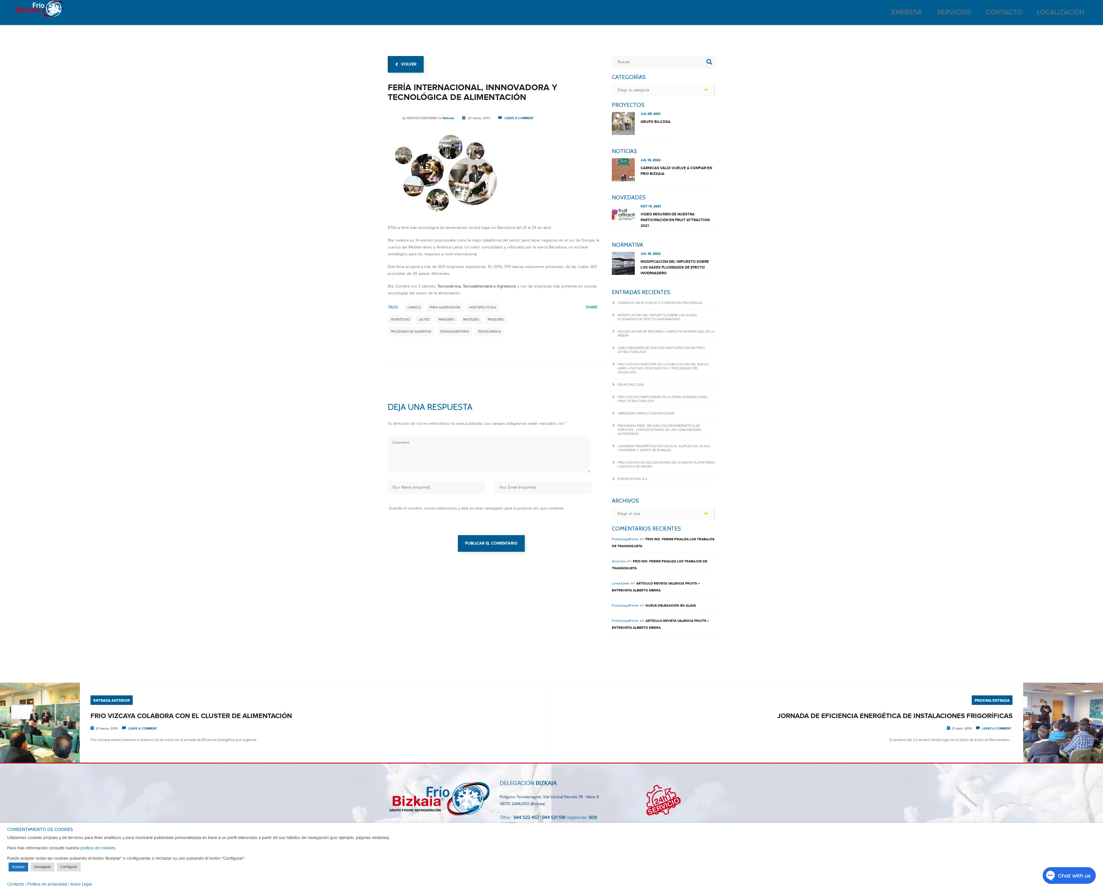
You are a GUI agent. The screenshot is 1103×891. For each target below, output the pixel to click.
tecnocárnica (489, 331)
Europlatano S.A (632, 479)
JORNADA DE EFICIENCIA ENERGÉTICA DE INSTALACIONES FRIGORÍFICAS (895, 716)
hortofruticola (482, 307)
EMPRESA (907, 12)
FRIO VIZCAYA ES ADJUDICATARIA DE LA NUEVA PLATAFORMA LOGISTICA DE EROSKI (666, 464)
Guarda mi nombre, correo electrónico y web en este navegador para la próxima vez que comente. (476, 508)
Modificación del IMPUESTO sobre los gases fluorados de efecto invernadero (675, 267)
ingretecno (400, 319)
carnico (414, 307)
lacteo (424, 319)
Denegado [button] (42, 867)
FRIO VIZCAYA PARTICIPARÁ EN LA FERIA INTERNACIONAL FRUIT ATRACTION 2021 (663, 399)
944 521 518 (553, 817)
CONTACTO (1004, 12)
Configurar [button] (68, 867)
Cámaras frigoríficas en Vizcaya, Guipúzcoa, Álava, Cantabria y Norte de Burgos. (664, 448)
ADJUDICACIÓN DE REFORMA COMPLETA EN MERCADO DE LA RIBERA (666, 333)
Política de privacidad (47, 884)
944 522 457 (526, 817)
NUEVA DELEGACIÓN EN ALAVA (670, 605)
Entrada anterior (111, 700)
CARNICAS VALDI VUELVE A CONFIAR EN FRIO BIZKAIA (676, 171)
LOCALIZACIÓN (1060, 12)
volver (408, 64)
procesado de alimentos (411, 331)
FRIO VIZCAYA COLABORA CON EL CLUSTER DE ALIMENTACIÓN (191, 716)
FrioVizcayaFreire (421, 118)
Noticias (448, 118)
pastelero (471, 319)
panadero (446, 319)
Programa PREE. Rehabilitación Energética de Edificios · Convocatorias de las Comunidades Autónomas (659, 430)
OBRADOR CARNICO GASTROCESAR (646, 413)
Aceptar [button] (18, 867)
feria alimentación (444, 307)
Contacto (15, 884)
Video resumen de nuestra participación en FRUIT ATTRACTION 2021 (675, 220)
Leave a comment (519, 118)
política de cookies (97, 848)
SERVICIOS (954, 12)
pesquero (496, 319)
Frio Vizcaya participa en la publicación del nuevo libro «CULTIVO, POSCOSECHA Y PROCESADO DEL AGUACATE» (663, 368)
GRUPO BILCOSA (655, 121)
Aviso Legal (81, 884)
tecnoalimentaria (454, 331)
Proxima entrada (992, 700)
